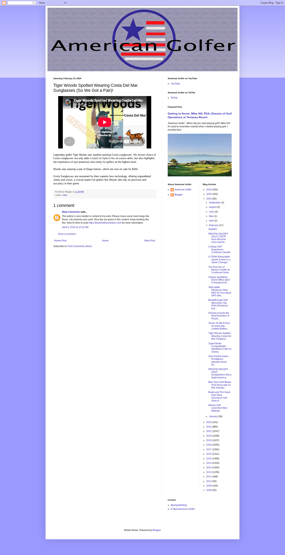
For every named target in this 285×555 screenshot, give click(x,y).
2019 (209, 440)
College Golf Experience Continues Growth (219, 249)
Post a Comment (67, 234)
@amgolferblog (179, 505)
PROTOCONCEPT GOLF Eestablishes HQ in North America (219, 373)
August (213, 207)
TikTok (174, 97)
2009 (209, 485)
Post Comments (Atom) (80, 246)
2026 (209, 189)
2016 (209, 454)
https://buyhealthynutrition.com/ (105, 222)
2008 (209, 490)
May (211, 216)
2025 (209, 194)
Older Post (149, 240)
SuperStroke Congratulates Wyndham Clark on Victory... (219, 347)
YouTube (175, 83)
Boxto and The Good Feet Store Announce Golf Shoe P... (219, 396)
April (211, 220)
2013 (209, 467)
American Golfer (183, 189)
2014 (209, 463)
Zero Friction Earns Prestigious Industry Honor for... (218, 360)
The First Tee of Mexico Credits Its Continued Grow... (219, 270)
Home (105, 240)
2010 (209, 481)
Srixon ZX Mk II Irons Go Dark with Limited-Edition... (219, 326)
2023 (209, 422)
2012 (209, 472)
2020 (209, 435)
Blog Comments (71, 212)
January (213, 416)
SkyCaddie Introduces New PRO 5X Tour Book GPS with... (219, 291)
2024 (209, 198)
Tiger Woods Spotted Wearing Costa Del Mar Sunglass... (219, 336)
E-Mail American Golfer (183, 509)
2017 (209, 449)
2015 (209, 458)
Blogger (178, 194)
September (215, 202)
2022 (209, 426)
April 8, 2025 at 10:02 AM (75, 227)
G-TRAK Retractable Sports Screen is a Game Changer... (219, 259)
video (64, 195)
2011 (209, 476)
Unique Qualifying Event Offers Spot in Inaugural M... (219, 280)
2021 (209, 431)
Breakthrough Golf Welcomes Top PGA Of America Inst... (218, 304)
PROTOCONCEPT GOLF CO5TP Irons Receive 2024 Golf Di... (218, 238)
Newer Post (60, 240)
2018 (209, 444)
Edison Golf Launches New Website (217, 408)
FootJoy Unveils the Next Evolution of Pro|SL (218, 316)
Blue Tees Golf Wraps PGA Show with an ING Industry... (219, 385)
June (212, 211)
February (214, 225)
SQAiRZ (212, 229)
